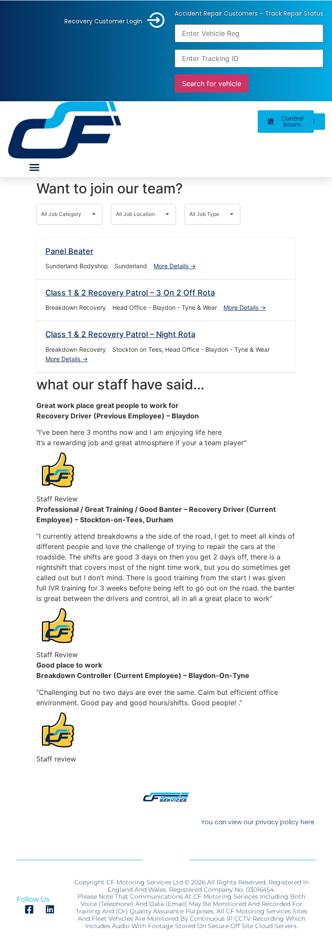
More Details (171, 266)
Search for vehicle (211, 83)
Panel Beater (69, 251)
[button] (34, 167)
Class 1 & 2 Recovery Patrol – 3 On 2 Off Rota (130, 292)
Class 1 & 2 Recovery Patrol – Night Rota (120, 334)
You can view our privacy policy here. (258, 822)
